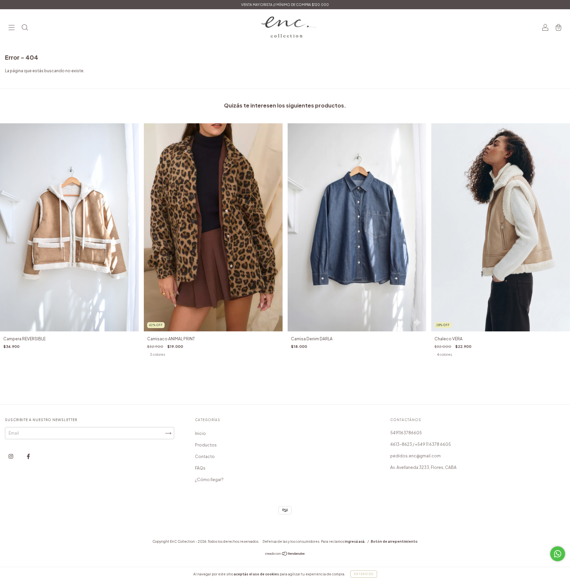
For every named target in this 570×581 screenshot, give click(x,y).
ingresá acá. (355, 541)
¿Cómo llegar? (209, 479)
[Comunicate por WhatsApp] (557, 553)
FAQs (200, 468)
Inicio (200, 433)
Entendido (363, 574)
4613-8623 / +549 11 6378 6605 (420, 444)
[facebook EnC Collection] (28, 456)
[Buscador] (24, 28)
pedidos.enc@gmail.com (415, 455)
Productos (206, 445)
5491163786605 (406, 432)
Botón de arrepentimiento (394, 541)
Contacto (205, 456)
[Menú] (11, 28)
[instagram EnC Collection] (11, 456)
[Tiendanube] (285, 554)
